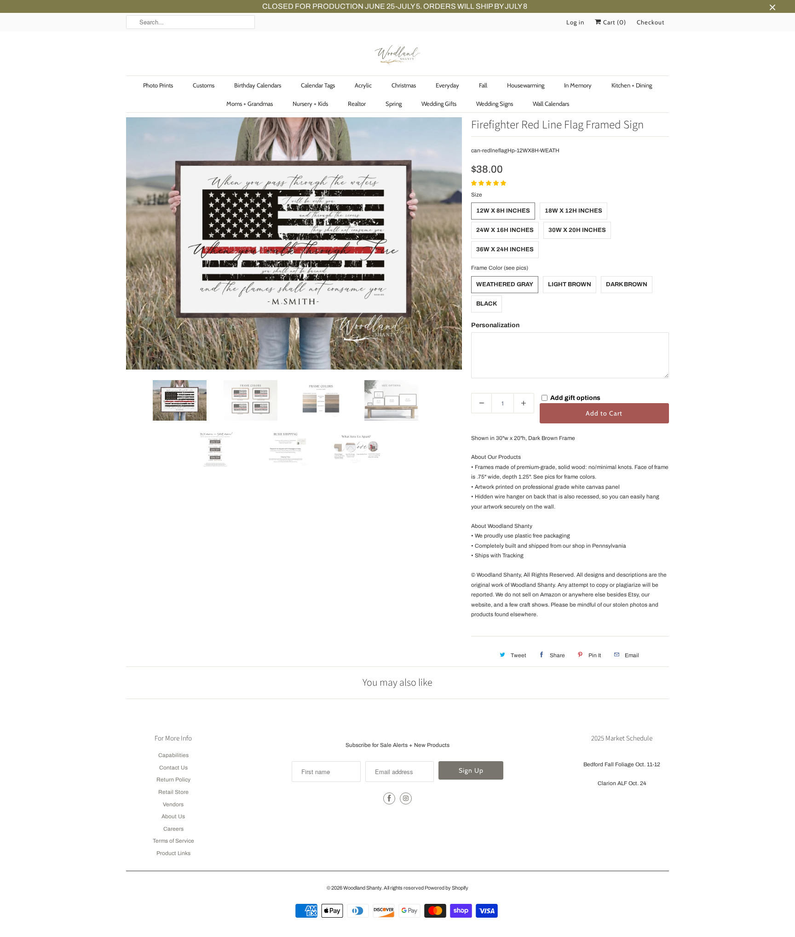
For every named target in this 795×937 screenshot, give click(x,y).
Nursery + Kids (310, 103)
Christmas (404, 85)
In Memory (578, 85)
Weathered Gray (504, 284)
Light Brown (569, 284)
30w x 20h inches (577, 230)
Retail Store (173, 792)
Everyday (447, 85)
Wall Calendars (551, 103)
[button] (489, 183)
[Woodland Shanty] (397, 55)
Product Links (173, 853)
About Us (173, 816)
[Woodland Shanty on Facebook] (389, 798)
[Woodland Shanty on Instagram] (406, 798)
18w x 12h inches (573, 211)
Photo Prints (158, 85)
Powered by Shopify (446, 888)
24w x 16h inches (505, 230)
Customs (203, 85)
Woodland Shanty (362, 888)
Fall (483, 85)
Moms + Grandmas (249, 103)
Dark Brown (626, 284)
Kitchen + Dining (631, 85)
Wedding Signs (494, 103)
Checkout (650, 22)
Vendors (173, 804)
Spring (394, 103)
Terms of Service (173, 841)
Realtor (357, 103)
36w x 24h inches (505, 249)
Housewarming (525, 85)
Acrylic (363, 85)
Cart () (613, 22)
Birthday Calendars (257, 85)
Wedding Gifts (438, 103)
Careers (173, 829)
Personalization (495, 325)
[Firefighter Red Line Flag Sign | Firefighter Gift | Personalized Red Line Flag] (294, 243)
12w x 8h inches (503, 211)
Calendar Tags (318, 85)
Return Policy (173, 779)
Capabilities (173, 755)
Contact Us (173, 767)
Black (486, 304)
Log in (575, 22)
